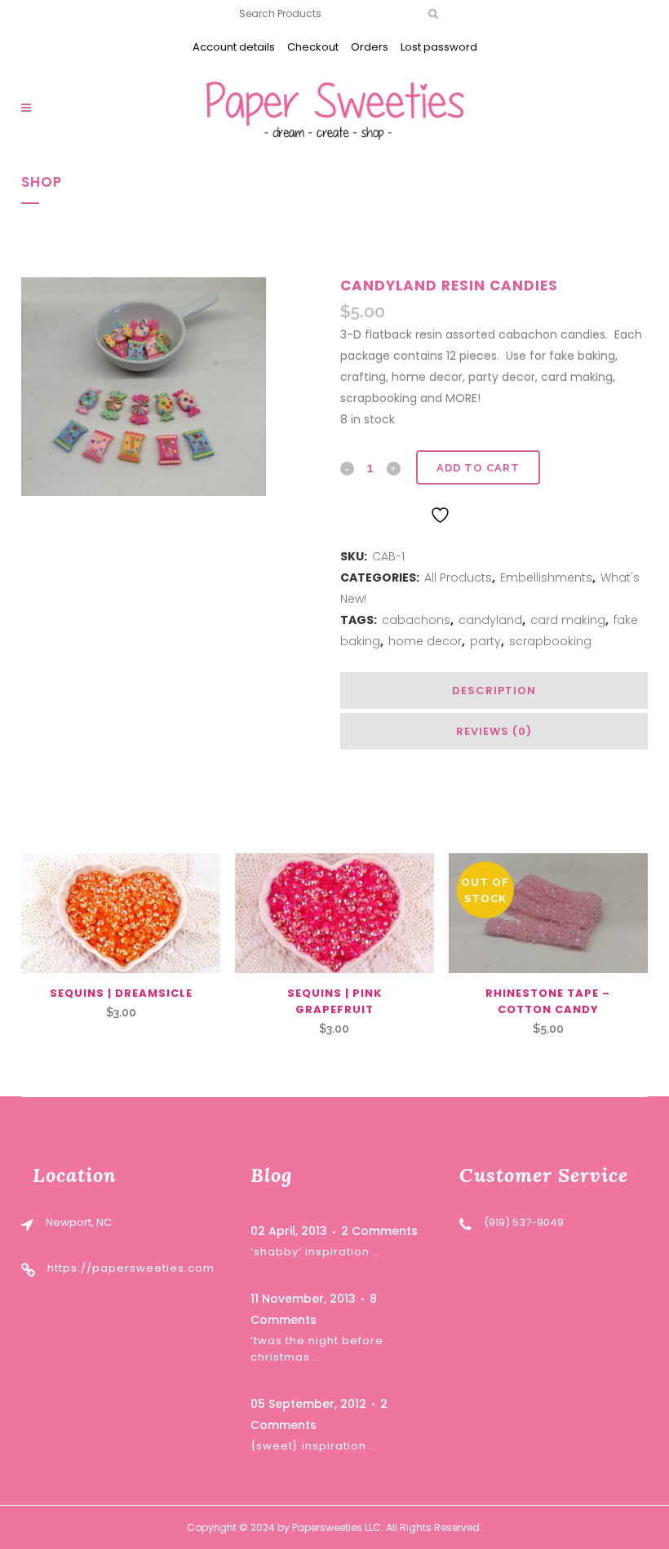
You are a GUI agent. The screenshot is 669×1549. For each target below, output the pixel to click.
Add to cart (478, 468)
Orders (369, 47)
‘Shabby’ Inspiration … (315, 1251)
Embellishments (546, 577)
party (485, 641)
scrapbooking (550, 641)
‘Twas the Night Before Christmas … (316, 1349)
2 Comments (379, 1231)
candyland (490, 620)
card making (567, 620)
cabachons (416, 620)
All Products (458, 577)
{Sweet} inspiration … (314, 1446)
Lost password (439, 47)
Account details (234, 47)
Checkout (313, 47)
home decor (425, 641)
